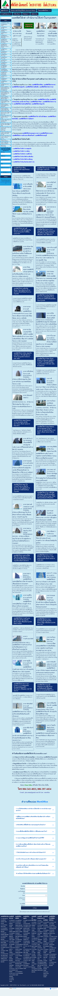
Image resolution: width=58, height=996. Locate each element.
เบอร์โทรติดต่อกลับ (5, 160)
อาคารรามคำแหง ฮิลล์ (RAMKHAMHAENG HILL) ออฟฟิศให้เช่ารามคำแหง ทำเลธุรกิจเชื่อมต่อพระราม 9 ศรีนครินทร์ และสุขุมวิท (22, 643)
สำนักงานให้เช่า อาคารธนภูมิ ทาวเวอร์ (17, 33)
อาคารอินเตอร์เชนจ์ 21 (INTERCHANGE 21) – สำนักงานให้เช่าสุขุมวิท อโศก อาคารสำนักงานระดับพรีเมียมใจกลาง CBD (22, 402)
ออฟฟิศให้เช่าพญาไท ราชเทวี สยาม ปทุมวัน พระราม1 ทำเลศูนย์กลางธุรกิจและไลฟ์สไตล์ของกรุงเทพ (22, 488)
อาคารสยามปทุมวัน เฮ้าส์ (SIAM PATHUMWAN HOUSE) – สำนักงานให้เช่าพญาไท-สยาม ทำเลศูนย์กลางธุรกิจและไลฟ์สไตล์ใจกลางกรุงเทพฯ (22, 536)
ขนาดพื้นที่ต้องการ (5, 172)
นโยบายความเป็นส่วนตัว (5, 182)
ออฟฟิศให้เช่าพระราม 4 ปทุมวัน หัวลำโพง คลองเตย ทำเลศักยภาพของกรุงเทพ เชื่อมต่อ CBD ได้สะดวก (46, 231)
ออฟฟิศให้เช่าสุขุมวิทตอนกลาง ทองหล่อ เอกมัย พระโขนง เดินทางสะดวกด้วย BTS (22, 422)
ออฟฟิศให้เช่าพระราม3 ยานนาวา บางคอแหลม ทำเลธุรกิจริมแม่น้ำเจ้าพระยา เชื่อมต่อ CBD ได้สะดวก (23, 687)
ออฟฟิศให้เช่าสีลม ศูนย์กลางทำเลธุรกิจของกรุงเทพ (22, 169)
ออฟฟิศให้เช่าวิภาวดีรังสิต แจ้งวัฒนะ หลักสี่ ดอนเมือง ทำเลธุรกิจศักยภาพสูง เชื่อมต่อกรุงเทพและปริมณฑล (46, 495)
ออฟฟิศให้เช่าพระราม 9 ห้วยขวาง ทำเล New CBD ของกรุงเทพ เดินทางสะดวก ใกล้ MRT (46, 557)
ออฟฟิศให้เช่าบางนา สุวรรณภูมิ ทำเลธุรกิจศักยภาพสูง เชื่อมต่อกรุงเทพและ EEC (46, 621)
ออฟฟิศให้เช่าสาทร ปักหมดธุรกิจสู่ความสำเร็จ (46, 168)
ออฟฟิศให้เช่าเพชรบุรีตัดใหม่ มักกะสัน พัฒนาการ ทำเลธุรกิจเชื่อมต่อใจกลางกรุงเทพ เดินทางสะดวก (22, 557)
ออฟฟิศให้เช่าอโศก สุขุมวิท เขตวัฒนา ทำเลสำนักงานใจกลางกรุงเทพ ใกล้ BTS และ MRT (23, 355)
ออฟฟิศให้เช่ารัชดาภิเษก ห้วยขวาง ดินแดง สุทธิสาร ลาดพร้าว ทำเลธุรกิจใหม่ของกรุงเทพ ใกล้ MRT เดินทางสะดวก (45, 362)
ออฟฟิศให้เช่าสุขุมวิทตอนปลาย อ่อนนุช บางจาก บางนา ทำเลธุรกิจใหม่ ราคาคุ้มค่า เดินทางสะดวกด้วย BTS (46, 430)
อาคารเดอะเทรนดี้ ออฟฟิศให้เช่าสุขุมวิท (52, 33)
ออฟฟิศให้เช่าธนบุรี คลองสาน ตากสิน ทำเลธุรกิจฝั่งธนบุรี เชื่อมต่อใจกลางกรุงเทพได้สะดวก (45, 687)
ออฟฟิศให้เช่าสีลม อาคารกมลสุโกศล (40, 33)
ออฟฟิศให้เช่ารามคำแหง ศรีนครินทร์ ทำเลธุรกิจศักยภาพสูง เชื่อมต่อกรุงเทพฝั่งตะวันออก (23, 620)
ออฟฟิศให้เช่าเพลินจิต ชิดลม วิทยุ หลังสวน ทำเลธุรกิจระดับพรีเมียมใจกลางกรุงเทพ (22, 291)
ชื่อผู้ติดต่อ (3, 156)
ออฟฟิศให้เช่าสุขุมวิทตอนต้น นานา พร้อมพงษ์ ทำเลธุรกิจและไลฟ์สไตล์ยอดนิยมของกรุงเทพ (46, 297)
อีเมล (2, 163)
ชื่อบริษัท (3, 152)
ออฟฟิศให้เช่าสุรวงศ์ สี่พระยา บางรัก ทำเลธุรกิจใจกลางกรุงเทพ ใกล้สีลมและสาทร (22, 230)
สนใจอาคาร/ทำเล (5, 167)
